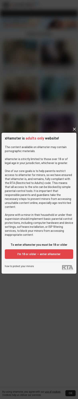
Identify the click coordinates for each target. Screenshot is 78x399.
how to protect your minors (19, 266)
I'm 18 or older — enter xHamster (39, 254)
